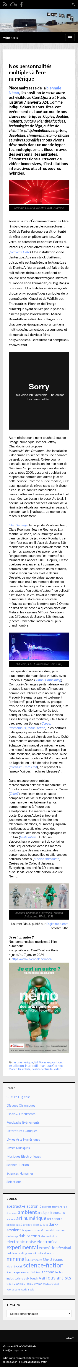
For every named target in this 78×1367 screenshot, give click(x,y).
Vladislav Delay (23, 1284)
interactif (31, 1065)
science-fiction (43, 1265)
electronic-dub (49, 1236)
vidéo (58, 1069)
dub (52, 1230)
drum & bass (42, 1230)
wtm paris (10, 37)
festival (64, 1247)
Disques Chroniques (20, 1105)
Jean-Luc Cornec (51, 1065)
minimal (16, 1258)
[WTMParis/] (21, 3)
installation (16, 1065)
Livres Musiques (18, 1148)
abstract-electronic (23, 1206)
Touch (33, 1278)
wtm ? (70, 1338)
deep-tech (27, 1230)
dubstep (12, 1236)
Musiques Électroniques (23, 1156)
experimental (22, 1247)
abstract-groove (50, 1206)
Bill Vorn (40, 1062)
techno (48, 1271)
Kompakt (32, 1253)
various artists (55, 1278)
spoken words (23, 1272)
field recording (16, 1253)
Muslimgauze (34, 1259)
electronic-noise (21, 1241)
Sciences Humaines (20, 1173)
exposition (54, 1062)
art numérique (23, 1062)
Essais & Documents (21, 1114)
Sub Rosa (36, 1272)
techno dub (22, 1278)
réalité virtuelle (42, 1069)
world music (27, 1289)
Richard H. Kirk (14, 1266)
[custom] (13, 3)
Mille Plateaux (46, 1253)
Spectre (10, 1272)
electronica (47, 1241)
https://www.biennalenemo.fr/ (31, 959)
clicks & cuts (40, 1224)
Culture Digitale (18, 1097)
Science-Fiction (17, 1165)
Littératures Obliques (21, 1131)
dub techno (29, 1235)
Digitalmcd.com (57, 924)
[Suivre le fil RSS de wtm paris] (5, 3)
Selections (13, 1182)
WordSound (13, 1289)
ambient (27, 1212)
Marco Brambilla (20, 1069)
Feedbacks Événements (23, 1122)
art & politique (48, 1213)
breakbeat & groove (19, 1224)
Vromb (38, 1284)
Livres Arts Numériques (23, 1139)
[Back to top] (68, 1357)
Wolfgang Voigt (51, 1284)
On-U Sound (53, 1259)
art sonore (54, 1219)
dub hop (60, 1230)
